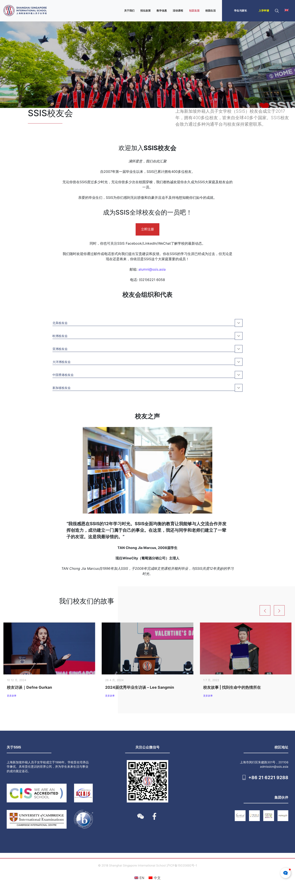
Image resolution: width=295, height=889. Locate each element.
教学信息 (162, 10)
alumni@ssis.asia (152, 269)
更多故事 (11, 695)
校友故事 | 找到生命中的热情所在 (232, 687)
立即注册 (147, 229)
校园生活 (210, 10)
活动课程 (178, 10)
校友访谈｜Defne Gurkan (29, 687)
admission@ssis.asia (274, 766)
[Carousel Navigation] (277, 610)
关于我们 (129, 10)
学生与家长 (240, 10)
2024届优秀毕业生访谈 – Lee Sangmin (139, 687)
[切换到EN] (287, 10)
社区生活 (194, 10)
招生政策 (145, 10)
